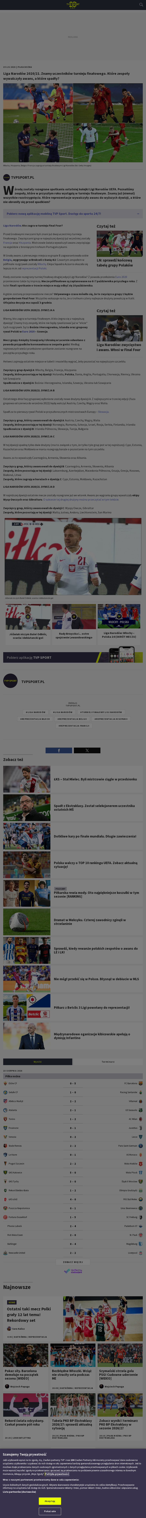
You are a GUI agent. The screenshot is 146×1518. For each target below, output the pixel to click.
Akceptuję (50, 1501)
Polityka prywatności (57, 1474)
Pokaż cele (50, 1511)
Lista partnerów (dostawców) (19, 1491)
